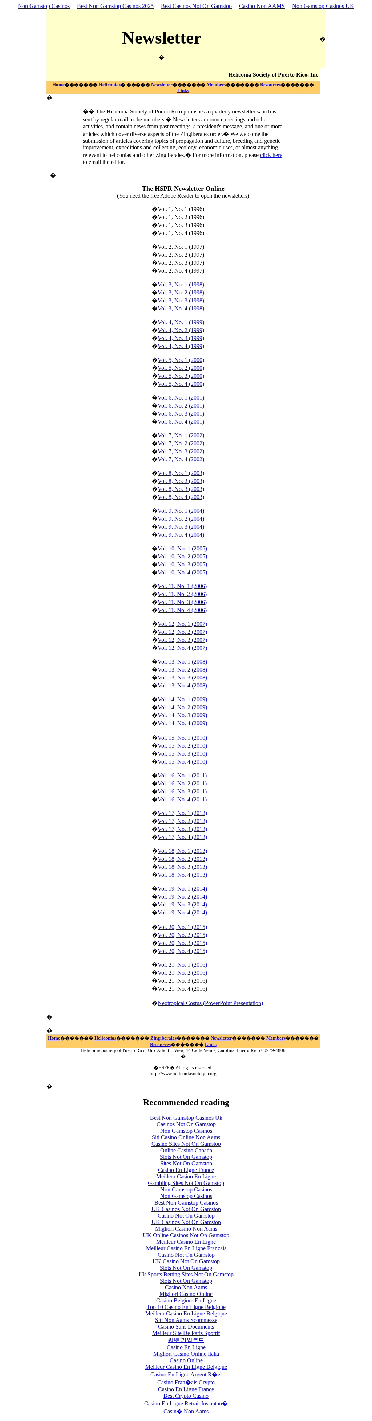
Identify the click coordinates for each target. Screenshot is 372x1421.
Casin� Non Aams (186, 1411)
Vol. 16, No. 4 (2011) (182, 799)
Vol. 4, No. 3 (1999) (181, 338)
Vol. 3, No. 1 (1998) (181, 284)
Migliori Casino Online (186, 1294)
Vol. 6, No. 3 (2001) (181, 413)
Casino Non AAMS (262, 6)
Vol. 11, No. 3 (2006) (182, 602)
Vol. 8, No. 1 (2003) (181, 473)
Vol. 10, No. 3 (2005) (182, 564)
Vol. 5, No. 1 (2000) (181, 360)
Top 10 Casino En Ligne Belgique (186, 1307)
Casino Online (186, 1360)
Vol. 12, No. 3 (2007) (182, 640)
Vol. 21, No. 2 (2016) (182, 973)
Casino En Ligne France (186, 1170)
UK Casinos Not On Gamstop (186, 1209)
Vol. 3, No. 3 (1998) (181, 300)
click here (271, 155)
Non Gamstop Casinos (44, 6)
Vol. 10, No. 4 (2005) (182, 572)
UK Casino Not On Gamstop (186, 1261)
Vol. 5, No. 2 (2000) (181, 368)
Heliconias (110, 84)
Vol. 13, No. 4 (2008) (182, 685)
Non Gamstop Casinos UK (323, 6)
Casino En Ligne (186, 1347)
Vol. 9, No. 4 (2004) (181, 535)
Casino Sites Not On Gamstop (186, 1144)
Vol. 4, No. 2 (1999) (181, 330)
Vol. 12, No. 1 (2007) (182, 624)
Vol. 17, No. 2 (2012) (182, 821)
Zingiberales (163, 1038)
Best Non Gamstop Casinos (186, 1202)
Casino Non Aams (186, 1287)
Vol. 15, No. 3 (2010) (182, 754)
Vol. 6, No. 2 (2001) (181, 405)
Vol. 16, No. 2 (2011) (182, 783)
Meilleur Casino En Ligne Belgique (186, 1313)
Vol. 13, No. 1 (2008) (182, 661)
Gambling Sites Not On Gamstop (186, 1183)
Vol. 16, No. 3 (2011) (182, 791)
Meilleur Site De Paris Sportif (186, 1333)
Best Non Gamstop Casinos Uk (186, 1118)
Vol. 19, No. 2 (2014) (182, 896)
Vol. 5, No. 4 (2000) (181, 384)
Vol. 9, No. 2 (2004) (181, 519)
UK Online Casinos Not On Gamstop (186, 1235)
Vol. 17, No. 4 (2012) (182, 837)
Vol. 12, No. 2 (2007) (182, 632)
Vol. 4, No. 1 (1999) (181, 322)
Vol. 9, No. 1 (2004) (181, 511)
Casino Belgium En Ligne (186, 1300)
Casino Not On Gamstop (186, 1216)
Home (58, 84)
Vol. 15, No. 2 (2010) (182, 746)
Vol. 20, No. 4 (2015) (182, 951)
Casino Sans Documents (186, 1326)
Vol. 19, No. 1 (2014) (182, 888)
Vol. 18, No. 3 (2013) (182, 867)
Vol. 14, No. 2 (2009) (182, 707)
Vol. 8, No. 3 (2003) (181, 489)
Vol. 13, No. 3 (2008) (182, 677)
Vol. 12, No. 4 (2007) (182, 648)
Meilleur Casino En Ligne (186, 1176)
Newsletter (162, 84)
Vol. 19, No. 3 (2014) (182, 904)
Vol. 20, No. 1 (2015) (182, 927)
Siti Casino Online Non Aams (186, 1137)
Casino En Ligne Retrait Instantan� (186, 1403)
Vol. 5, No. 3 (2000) (181, 376)
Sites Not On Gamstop (186, 1163)
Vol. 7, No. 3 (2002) (181, 451)
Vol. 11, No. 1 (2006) (182, 586)
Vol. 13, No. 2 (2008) (182, 669)
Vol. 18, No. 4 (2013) (182, 875)
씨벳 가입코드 (186, 1340)
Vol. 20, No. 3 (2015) (182, 943)
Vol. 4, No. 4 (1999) (181, 346)
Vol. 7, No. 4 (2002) (181, 459)
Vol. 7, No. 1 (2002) (181, 435)
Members (216, 84)
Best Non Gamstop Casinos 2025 (115, 6)
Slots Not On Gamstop (186, 1157)
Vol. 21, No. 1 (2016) (182, 965)
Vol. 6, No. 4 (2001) (181, 421)
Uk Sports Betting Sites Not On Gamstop (186, 1274)
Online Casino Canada (186, 1150)
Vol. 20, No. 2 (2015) (182, 935)
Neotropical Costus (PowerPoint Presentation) (210, 1003)
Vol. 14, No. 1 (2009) (182, 699)
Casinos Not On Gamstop (186, 1124)
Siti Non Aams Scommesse (186, 1320)
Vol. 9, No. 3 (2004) (181, 527)
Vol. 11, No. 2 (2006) (182, 594)
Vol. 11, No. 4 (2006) (182, 610)
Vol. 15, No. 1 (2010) (182, 738)
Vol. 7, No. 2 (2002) (181, 443)
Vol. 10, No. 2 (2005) (182, 556)
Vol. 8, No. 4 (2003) (181, 497)
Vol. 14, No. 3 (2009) (182, 715)
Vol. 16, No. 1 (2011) (182, 775)
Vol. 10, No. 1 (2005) (182, 548)
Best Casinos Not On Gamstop (196, 6)
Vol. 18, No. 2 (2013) (182, 859)
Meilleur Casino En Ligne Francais (186, 1248)
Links (183, 90)
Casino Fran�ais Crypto (186, 1382)
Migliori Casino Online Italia (186, 1354)
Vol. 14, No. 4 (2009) (182, 723)
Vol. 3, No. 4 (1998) (181, 308)
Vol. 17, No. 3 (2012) (182, 829)
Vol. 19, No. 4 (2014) (182, 912)
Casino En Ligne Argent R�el (186, 1374)
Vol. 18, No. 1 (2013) (182, 851)
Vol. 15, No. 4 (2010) (182, 762)
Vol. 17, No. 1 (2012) (182, 813)
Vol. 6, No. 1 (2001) (181, 398)
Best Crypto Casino (186, 1396)
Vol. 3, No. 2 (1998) (181, 292)
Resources (270, 84)
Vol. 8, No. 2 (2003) (181, 481)
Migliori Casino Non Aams (186, 1229)
